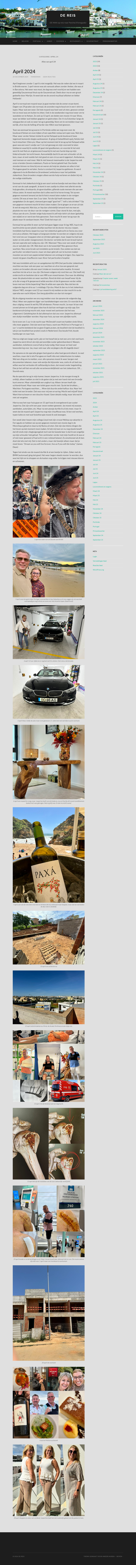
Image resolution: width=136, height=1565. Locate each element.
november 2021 (98, 368)
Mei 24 (95, 163)
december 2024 (98, 319)
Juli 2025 (96, 248)
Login (95, 556)
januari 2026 (97, 306)
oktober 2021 (98, 372)
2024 (95, 66)
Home (15, 41)
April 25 (96, 79)
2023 (95, 61)
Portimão (96, 185)
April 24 (96, 75)
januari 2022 (97, 364)
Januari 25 (97, 123)
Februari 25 (97, 106)
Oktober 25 (97, 181)
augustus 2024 (98, 324)
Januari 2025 (102, 269)
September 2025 (99, 239)
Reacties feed (98, 565)
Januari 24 (97, 119)
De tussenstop (104, 285)
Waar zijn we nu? (105, 274)
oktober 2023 (98, 346)
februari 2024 (98, 328)
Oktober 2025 (98, 235)
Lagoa (95, 145)
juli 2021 (96, 381)
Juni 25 (95, 141)
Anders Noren (109, 1556)
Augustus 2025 (98, 244)
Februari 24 (97, 101)
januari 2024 (97, 333)
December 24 (98, 92)
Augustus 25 (97, 88)
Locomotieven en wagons (102, 150)
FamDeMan (35, 77)
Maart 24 (96, 154)
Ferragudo (96, 110)
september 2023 (99, 350)
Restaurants (75, 41)
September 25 (98, 203)
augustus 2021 (98, 377)
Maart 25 (96, 159)
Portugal (37, 41)
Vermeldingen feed (100, 561)
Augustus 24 (97, 84)
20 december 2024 (20, 77)
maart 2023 (97, 359)
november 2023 (98, 341)
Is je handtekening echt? (108, 289)
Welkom (25, 41)
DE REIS (68, 15)
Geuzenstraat (92, 41)
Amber (49, 41)
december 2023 (98, 337)
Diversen (60, 41)
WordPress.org (98, 570)
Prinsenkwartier (110, 41)
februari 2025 (98, 315)
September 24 (98, 199)
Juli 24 (95, 128)
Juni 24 (95, 137)
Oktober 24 (97, 177)
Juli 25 (95, 132)
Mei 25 (95, 168)
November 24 (98, 172)
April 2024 (24, 71)
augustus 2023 (98, 355)
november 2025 (98, 310)
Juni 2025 (96, 253)
